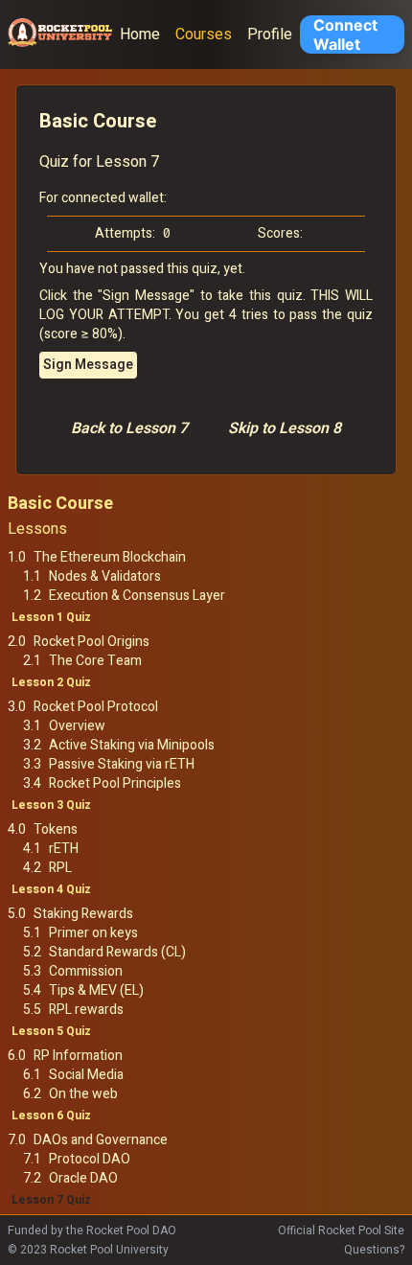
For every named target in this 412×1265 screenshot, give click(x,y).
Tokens (56, 830)
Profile (269, 34)
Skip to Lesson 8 (284, 428)
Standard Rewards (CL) (117, 952)
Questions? (374, 1249)
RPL (60, 868)
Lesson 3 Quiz (51, 805)
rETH (64, 849)
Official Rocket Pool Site (341, 1230)
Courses (203, 34)
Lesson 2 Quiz (51, 682)
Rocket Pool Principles (115, 784)
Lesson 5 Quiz (51, 1031)
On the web (83, 1094)
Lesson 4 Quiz (51, 889)
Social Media (86, 1075)
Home (140, 34)
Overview (77, 726)
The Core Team (95, 661)
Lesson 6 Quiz (51, 1115)
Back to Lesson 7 (129, 428)
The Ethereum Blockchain (110, 557)
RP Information (78, 1056)
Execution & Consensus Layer (137, 596)
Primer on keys (93, 933)
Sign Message (88, 365)
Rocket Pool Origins (91, 642)
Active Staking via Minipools (132, 745)
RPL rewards (86, 1010)
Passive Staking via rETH (122, 764)
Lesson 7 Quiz (51, 1199)
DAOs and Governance (101, 1140)
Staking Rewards (83, 914)
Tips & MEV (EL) (96, 990)
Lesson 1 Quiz (51, 617)
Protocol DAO (89, 1159)
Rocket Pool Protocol (96, 707)
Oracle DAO (83, 1178)
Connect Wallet (345, 34)
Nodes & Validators (105, 576)
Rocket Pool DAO (131, 1230)
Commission (86, 971)
